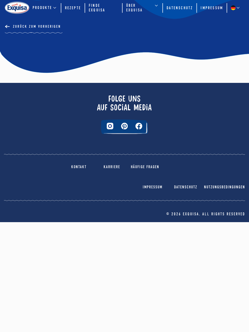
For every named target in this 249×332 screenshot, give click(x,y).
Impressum (212, 8)
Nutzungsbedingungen (224, 187)
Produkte (42, 7)
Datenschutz (180, 8)
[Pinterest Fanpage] (124, 126)
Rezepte (73, 8)
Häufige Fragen (145, 167)
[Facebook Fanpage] (138, 126)
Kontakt (79, 167)
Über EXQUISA (134, 7)
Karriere (112, 167)
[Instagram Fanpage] (110, 126)
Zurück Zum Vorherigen (37, 26)
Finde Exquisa (97, 7)
